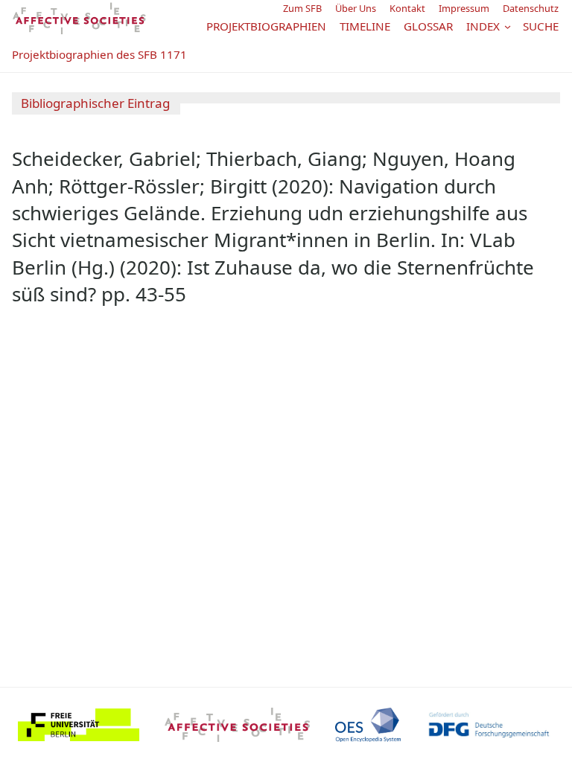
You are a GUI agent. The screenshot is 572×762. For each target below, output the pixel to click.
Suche (541, 26)
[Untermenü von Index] (507, 26)
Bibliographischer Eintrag (95, 103)
